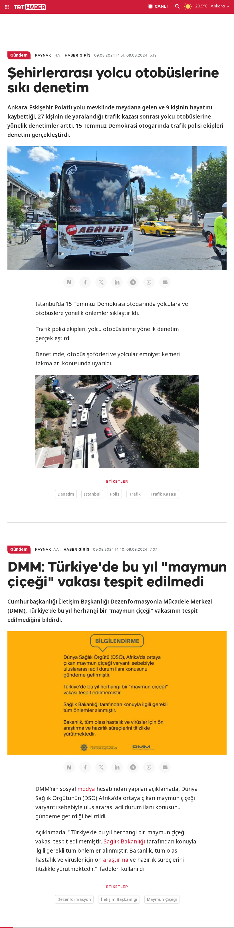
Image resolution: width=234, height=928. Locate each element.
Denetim (66, 494)
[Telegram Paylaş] (133, 282)
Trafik (135, 494)
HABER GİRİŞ (78, 55)
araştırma (115, 859)
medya (86, 789)
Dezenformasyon (74, 899)
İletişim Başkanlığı (119, 899)
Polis (114, 494)
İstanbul (92, 494)
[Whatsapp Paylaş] (149, 282)
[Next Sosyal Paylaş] (69, 282)
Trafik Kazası (163, 494)
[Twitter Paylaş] (101, 282)
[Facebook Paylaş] (85, 282)
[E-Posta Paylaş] (165, 282)
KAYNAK (43, 55)
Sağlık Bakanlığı (124, 841)
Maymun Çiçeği (162, 899)
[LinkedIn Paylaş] (117, 282)
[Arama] (177, 6)
